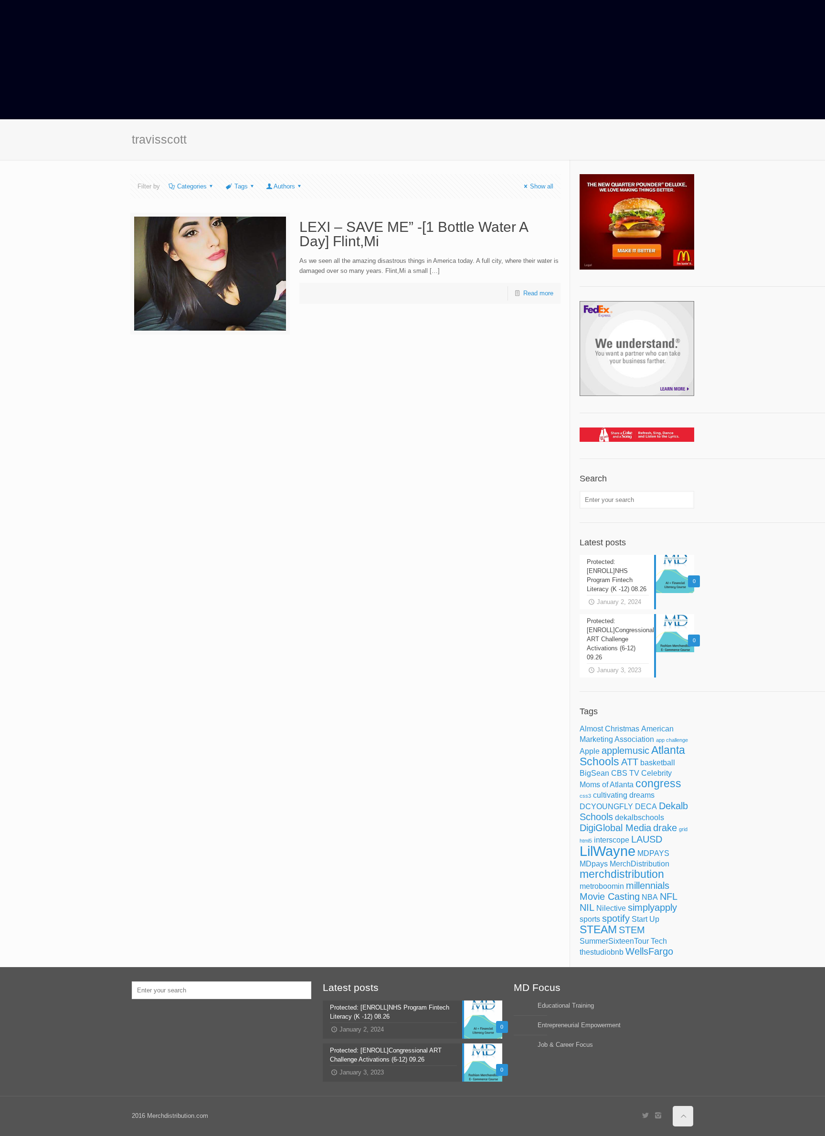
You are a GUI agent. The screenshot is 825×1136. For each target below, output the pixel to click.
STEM (632, 930)
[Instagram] (658, 1115)
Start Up (645, 919)
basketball (657, 762)
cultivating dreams (624, 795)
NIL (587, 907)
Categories (192, 186)
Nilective (611, 908)
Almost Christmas (609, 728)
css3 (585, 796)
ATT (629, 762)
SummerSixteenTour (614, 941)
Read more (538, 293)
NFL (668, 896)
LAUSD (646, 839)
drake (665, 828)
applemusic (625, 750)
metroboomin (602, 886)
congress (658, 783)
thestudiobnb (602, 952)
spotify (616, 918)
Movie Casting (610, 896)
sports (590, 919)
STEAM (598, 929)
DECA (646, 806)
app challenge (672, 740)
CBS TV (625, 773)
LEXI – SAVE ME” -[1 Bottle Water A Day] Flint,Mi (413, 234)
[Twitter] (645, 1115)
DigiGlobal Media (615, 828)
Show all (541, 186)
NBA (650, 897)
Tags (241, 186)
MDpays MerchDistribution (624, 863)
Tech (659, 941)
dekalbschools (639, 817)
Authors (284, 186)
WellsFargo (649, 951)
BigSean (594, 773)
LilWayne (607, 851)
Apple (590, 751)
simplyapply (652, 907)
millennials (647, 885)
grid (683, 829)
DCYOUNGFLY (606, 806)
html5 (586, 841)
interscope (611, 839)
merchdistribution (622, 874)
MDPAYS (653, 853)
